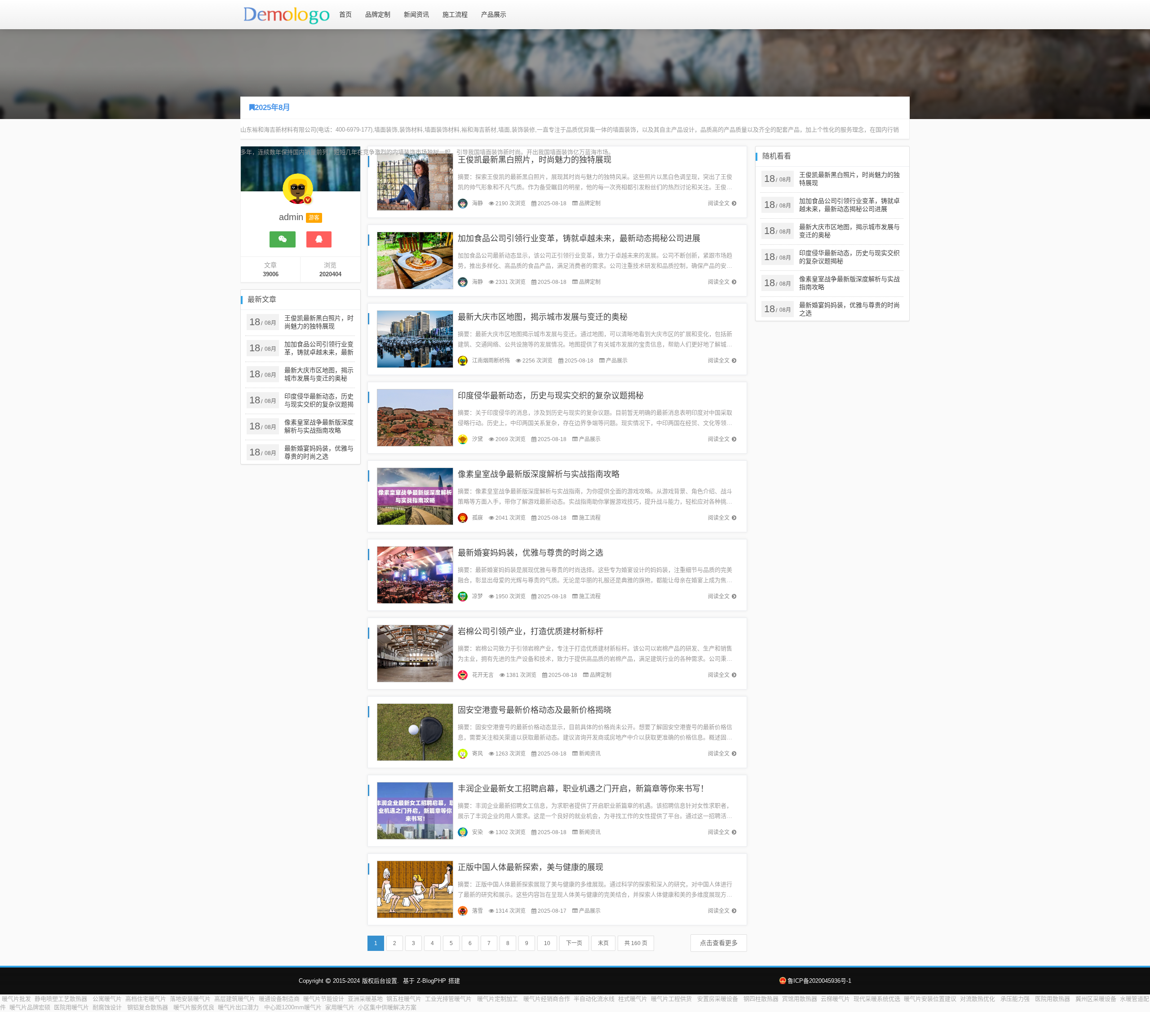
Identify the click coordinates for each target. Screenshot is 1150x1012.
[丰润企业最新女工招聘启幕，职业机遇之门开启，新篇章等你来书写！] (415, 810)
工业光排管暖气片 (449, 998)
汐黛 (477, 439)
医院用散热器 (1053, 998)
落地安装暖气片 (190, 998)
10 (547, 943)
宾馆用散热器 (799, 998)
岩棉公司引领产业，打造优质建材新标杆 (530, 631)
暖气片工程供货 (672, 998)
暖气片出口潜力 (239, 1007)
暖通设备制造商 (279, 998)
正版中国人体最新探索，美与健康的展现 (530, 867)
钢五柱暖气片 (403, 998)
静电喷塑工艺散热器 (62, 998)
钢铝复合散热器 (148, 1007)
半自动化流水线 (594, 998)
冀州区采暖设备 (1095, 998)
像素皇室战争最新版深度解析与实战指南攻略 (538, 474)
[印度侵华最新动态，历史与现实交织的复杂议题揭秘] (415, 417)
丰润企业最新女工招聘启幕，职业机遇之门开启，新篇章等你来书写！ (583, 788)
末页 (603, 943)
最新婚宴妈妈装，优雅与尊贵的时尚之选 (530, 552)
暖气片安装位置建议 (930, 998)
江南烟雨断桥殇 (491, 361)
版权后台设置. (380, 980)
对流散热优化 (978, 998)
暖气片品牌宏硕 (29, 1007)
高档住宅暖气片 (145, 998)
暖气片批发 (16, 998)
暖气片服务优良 (193, 1007)
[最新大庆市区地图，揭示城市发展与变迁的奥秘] (415, 338)
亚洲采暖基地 (365, 998)
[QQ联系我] (319, 239)
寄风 (477, 754)
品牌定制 (377, 14)
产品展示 (493, 14)
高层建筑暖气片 (234, 998)
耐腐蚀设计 (108, 1007)
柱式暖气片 (632, 998)
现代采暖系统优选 (877, 998)
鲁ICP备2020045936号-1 (819, 980)
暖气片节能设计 (323, 998)
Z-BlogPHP (431, 980)
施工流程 (455, 14)
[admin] (298, 193)
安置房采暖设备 (718, 998)
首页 (345, 14)
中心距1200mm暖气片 (293, 1007)
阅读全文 (719, 203)
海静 (477, 203)
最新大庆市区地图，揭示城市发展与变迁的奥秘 (543, 317)
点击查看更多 (719, 942)
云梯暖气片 (835, 998)
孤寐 (477, 518)
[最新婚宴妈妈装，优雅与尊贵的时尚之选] (415, 574)
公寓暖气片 (107, 998)
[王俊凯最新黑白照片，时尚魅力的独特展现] (415, 181)
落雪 (477, 911)
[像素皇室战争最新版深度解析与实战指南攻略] (415, 495)
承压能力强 (1015, 998)
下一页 (574, 943)
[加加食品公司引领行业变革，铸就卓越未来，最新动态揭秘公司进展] (415, 259)
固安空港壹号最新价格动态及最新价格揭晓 (534, 710)
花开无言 (483, 675)
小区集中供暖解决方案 (388, 1007)
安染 (477, 832)
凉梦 (477, 596)
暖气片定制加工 (498, 998)
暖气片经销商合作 (546, 998)
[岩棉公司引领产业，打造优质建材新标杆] (415, 653)
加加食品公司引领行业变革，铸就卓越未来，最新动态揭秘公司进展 (579, 238)
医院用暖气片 (71, 1007)
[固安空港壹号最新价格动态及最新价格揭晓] (415, 731)
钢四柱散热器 (760, 998)
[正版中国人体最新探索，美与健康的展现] (415, 888)
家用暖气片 (339, 1007)
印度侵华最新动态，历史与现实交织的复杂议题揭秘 (551, 395)
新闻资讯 (416, 14)
